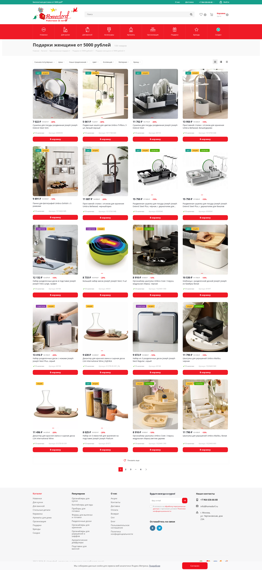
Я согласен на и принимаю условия (169, 508)
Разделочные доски (82, 521)
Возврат (115, 513)
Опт (113, 517)
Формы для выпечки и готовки (82, 516)
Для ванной (39, 506)
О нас (114, 493)
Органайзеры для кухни (80, 499)
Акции (114, 498)
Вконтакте (152, 528)
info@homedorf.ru (209, 506)
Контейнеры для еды (82, 504)
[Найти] (191, 14)
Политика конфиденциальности (122, 532)
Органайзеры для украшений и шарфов (80, 533)
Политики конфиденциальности (169, 510)
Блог (113, 521)
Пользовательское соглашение (120, 526)
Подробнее (154, 565)
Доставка (115, 506)
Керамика (37, 513)
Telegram (159, 528)
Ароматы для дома (42, 517)
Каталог (37, 493)
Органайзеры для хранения (80, 526)
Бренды (37, 529)
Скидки (36, 532)
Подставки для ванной (79, 547)
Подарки (37, 525)
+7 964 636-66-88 (205, 2)
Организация (39, 521)
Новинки (37, 498)
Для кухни (38, 502)
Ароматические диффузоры (79, 541)
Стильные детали (41, 509)
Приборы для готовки (78, 509)
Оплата (114, 509)
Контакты (115, 502)
